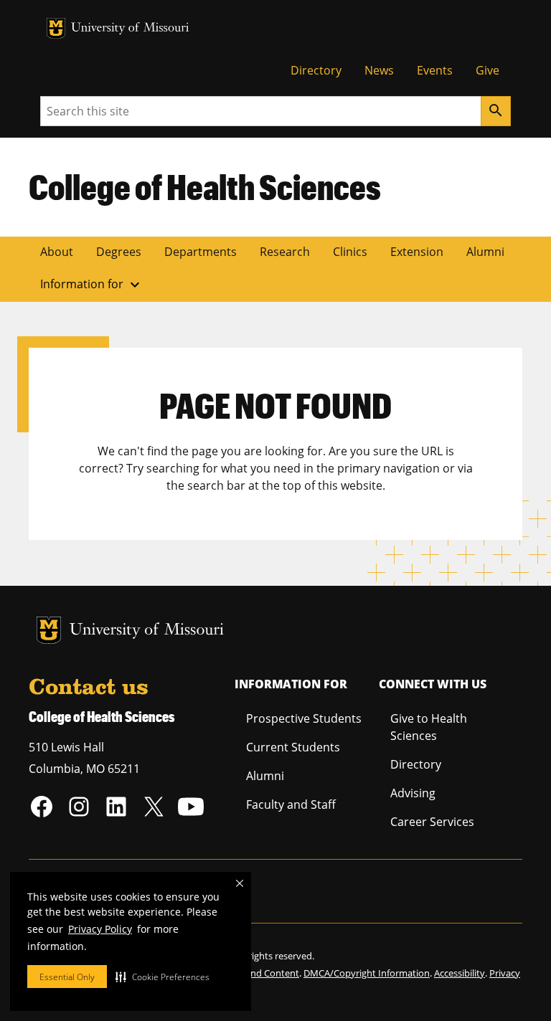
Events (435, 70)
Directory (316, 70)
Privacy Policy (100, 929)
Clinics (350, 252)
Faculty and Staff (291, 804)
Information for (91, 284)
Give (487, 70)
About (56, 252)
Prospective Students (304, 718)
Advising (412, 793)
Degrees (118, 252)
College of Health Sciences (205, 186)
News (379, 70)
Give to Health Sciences (428, 727)
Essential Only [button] (67, 977)
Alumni (485, 252)
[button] (162, 976)
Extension (416, 252)
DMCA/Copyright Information (366, 973)
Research (285, 252)
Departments (200, 252)
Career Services (432, 822)
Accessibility (459, 973)
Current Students (293, 747)
